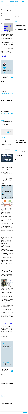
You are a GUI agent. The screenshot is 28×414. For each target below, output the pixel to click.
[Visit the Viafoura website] (12, 128)
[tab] (2, 125)
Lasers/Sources (7, 5)
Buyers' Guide (21, 5)
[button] (1, 1)
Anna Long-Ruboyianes (3, 147)
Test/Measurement (17, 5)
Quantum (13, 5)
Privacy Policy (18, 412)
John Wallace (4, 68)
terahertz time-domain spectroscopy (5, 33)
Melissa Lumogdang (5, 345)
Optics (10, 5)
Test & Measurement (3, 137)
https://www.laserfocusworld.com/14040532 (6, 323)
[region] (7, 127)
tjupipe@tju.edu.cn (4, 56)
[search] (2, 1)
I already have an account (7, 133)
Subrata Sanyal (5, 356)
